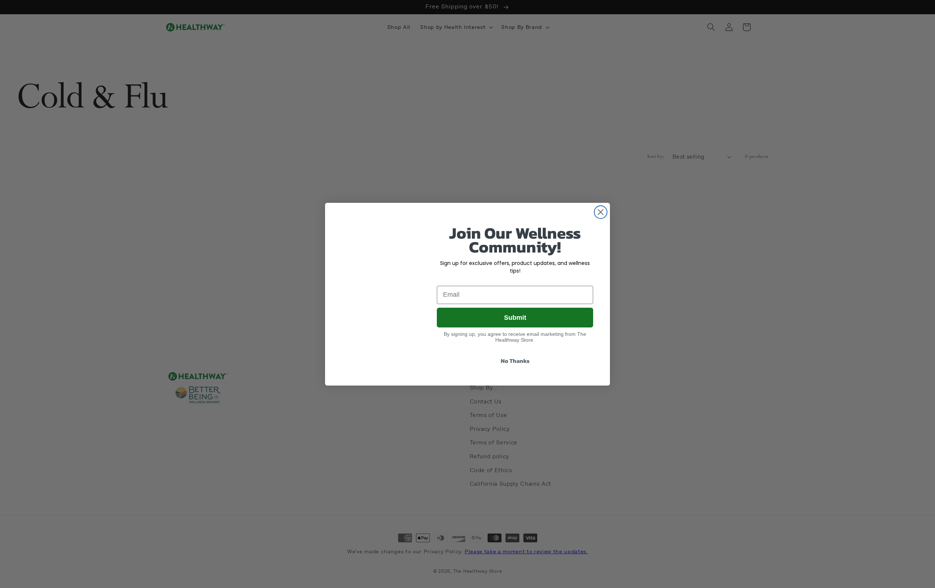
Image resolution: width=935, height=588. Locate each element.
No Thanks (515, 361)
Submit (515, 317)
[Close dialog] (600, 212)
